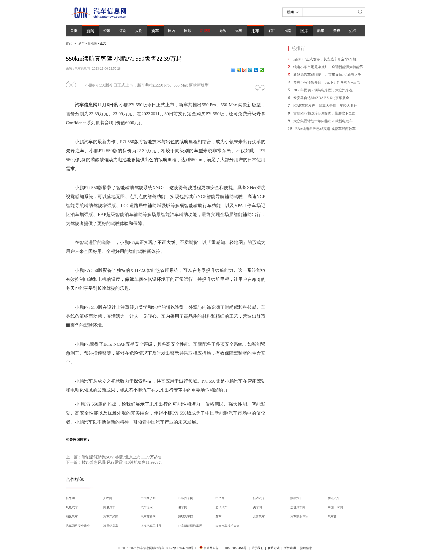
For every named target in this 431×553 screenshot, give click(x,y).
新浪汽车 (259, 498)
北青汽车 (259, 516)
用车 (255, 31)
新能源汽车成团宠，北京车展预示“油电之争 (327, 75)
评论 (122, 31)
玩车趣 (332, 516)
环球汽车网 (185, 498)
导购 (222, 31)
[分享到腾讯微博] (250, 70)
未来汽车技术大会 (227, 526)
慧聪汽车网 (185, 516)
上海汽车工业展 (151, 526)
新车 (155, 31)
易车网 (182, 507)
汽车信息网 (82, 68)
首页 (73, 31)
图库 (304, 31)
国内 (171, 31)
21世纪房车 (110, 526)
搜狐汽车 (296, 498)
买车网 (257, 507)
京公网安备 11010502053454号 (225, 548)
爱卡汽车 (221, 507)
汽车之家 (147, 507)
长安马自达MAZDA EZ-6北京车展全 (321, 98)
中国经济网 (148, 498)
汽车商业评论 (299, 516)
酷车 (320, 31)
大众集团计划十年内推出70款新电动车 (323, 121)
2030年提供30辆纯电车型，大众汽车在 (323, 90)
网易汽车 (109, 507)
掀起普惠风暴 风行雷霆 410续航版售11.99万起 (122, 462)
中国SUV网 (335, 507)
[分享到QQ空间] (239, 70)
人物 (138, 31)
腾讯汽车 (334, 498)
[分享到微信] (262, 70)
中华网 (220, 498)
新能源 (205, 31)
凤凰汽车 (72, 507)
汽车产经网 (110, 516)
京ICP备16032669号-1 (181, 548)
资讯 (106, 31)
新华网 (70, 498)
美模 (336, 31)
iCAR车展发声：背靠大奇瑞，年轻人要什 (325, 106)
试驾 (238, 31)
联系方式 (274, 548)
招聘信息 (306, 548)
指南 (287, 31)
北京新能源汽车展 (190, 526)
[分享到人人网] (256, 70)
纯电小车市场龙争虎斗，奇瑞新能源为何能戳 (328, 67)
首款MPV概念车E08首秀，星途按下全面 (324, 113)
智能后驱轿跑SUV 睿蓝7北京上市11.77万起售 (122, 457)
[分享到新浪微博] (244, 70)
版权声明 (290, 548)
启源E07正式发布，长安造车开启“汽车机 (324, 59)
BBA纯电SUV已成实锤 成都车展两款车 (325, 129)
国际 (187, 31)
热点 (352, 31)
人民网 (107, 498)
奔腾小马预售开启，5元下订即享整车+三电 (326, 82)
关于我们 (257, 548)
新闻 (90, 31)
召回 (271, 31)
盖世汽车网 (297, 507)
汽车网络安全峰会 (78, 526)
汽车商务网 (148, 516)
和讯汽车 (72, 516)
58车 (218, 516)
